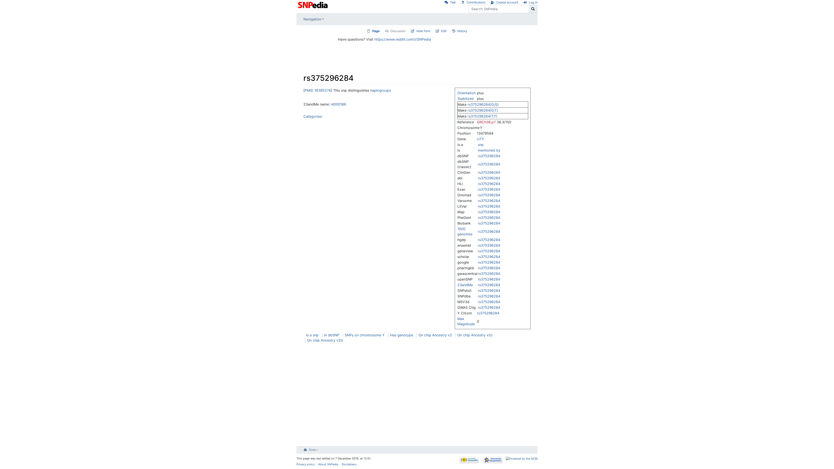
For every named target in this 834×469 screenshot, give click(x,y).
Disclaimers (349, 464)
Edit (444, 31)
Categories (312, 116)
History (462, 31)
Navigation (312, 19)
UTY (480, 139)
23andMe (465, 285)
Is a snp (312, 335)
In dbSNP (331, 335)
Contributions (476, 2)
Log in (533, 2)
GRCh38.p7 (486, 122)
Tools (312, 449)
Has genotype (401, 335)
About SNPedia (328, 464)
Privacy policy (305, 464)
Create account (507, 2)
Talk (453, 2)
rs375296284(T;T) (482, 116)
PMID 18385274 (318, 90)
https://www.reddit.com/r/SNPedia (402, 39)
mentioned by (489, 150)
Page (376, 31)
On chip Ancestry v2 (435, 335)
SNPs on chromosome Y (365, 335)
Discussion (398, 31)
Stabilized (465, 98)
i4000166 (338, 104)
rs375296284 (489, 156)
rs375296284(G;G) (483, 104)
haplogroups (380, 90)
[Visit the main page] (313, 4)
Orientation (466, 93)
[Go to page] (533, 9)
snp (481, 144)
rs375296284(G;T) (483, 110)
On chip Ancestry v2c (475, 335)
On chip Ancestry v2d (325, 340)
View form (423, 31)
